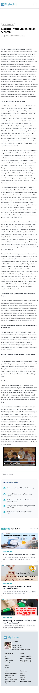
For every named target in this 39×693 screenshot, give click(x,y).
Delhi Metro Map (9, 675)
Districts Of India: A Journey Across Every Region (18, 495)
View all (33, 529)
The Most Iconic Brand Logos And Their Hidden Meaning (17, 501)
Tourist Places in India (11, 679)
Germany (7, 662)
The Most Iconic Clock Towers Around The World (18, 513)
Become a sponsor (25, 681)
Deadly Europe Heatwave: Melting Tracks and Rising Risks (19, 507)
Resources (23, 671)
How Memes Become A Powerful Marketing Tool (19, 489)
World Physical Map (25, 658)
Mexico (7, 667)
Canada (7, 658)
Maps (6, 683)
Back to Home (8, 474)
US (5, 656)
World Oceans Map (25, 660)
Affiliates (22, 679)
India (6, 671)
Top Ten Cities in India (11, 673)
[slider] (19, 461)
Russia (7, 665)
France (7, 664)
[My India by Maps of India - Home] (9, 4)
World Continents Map (26, 662)
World (22, 653)
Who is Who (8, 677)
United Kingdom (9, 660)
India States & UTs (10, 681)
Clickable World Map (26, 656)
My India (22, 677)
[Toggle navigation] (35, 4)
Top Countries (9, 653)
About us (22, 673)
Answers (22, 675)
